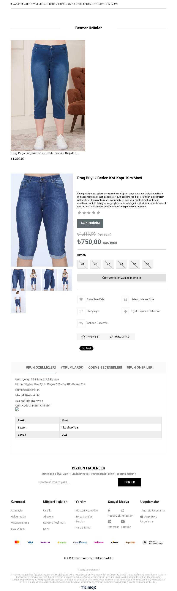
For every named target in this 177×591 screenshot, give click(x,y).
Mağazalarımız (20, 522)
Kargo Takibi (83, 527)
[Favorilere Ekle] (48, 100)
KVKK (46, 528)
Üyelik (47, 510)
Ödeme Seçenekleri (105, 367)
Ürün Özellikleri (41, 367)
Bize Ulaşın (18, 528)
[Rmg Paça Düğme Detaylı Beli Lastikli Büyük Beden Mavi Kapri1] (48, 96)
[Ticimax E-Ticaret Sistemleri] (88, 588)
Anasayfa (17, 510)
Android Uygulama (153, 510)
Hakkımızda (18, 516)
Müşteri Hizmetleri (87, 510)
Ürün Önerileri (140, 367)
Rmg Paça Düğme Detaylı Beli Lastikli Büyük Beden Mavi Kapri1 (45, 153)
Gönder (130, 482)
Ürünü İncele (66, 100)
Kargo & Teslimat (53, 522)
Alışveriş (48, 516)
